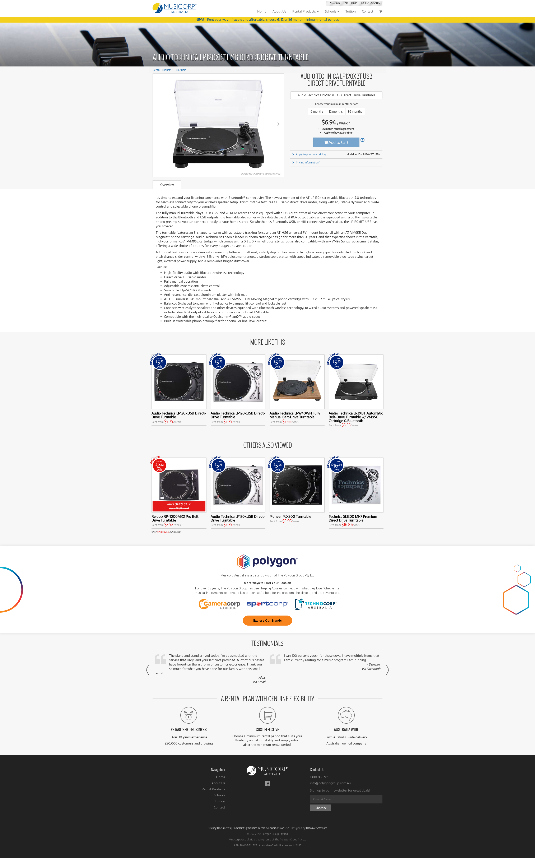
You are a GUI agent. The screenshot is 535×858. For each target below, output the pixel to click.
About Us (218, 783)
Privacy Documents (219, 828)
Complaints (239, 828)
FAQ (346, 3)
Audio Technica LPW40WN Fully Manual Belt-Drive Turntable (295, 415)
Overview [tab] (167, 185)
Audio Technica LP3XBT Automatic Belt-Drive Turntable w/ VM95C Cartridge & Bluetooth (356, 417)
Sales (370, 3)
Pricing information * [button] (308, 162)
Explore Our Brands (267, 620)
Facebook (334, 3)
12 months (336, 111)
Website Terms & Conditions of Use (268, 828)
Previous (158, 124)
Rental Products (162, 69)
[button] (147, 670)
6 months (317, 111)
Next (278, 124)
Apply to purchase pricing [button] (311, 154)
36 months (355, 111)
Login (354, 3)
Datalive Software (316, 828)
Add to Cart (338, 142)
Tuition (220, 801)
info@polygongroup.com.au (330, 783)
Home (220, 777)
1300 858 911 (319, 777)
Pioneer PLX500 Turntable (290, 516)
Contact (219, 807)
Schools (219, 795)
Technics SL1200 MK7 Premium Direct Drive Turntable (353, 518)
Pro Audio (180, 69)
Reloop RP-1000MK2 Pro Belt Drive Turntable (175, 518)
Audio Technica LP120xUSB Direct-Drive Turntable (179, 415)
